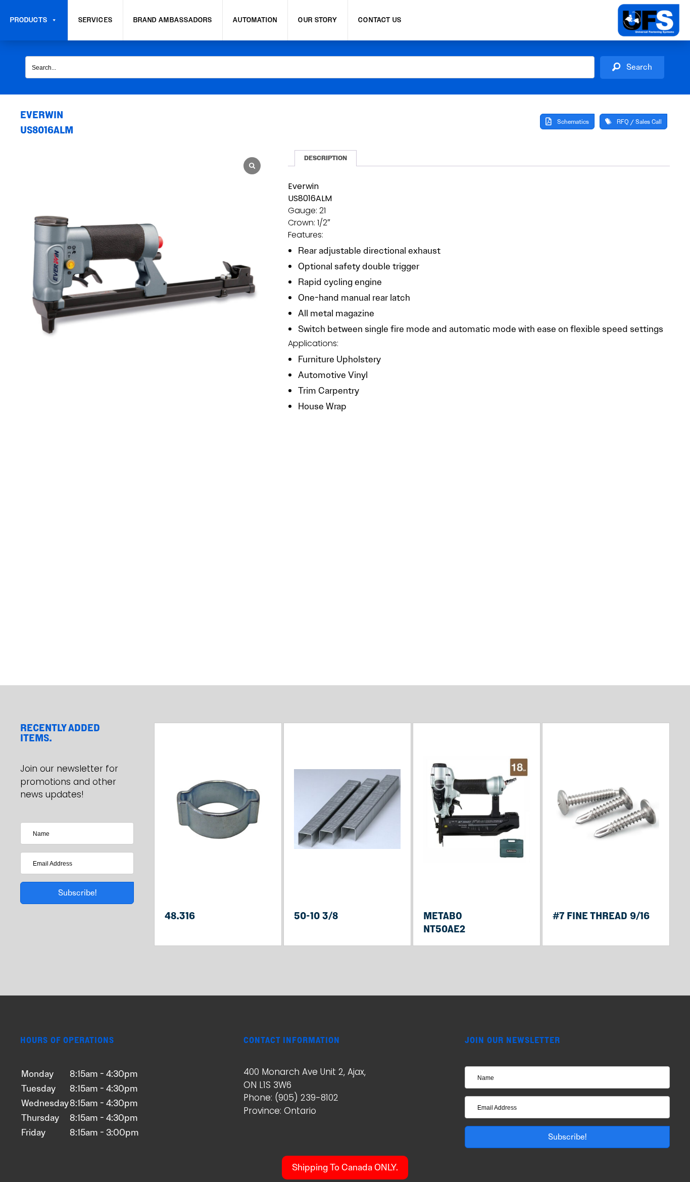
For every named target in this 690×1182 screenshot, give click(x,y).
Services (95, 20)
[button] (632, 67)
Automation (255, 20)
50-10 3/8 (316, 915)
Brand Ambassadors (173, 20)
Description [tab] (325, 158)
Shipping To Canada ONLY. (345, 1167)
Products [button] (28, 20)
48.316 (180, 915)
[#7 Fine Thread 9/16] (606, 882)
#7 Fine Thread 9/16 (601, 915)
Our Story (317, 20)
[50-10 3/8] (347, 882)
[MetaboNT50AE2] (476, 882)
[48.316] (218, 882)
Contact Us (380, 20)
